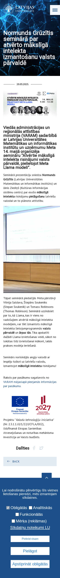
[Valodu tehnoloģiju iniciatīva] (18, 9)
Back (16, 461)
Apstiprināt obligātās (30, 564)
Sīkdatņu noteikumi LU (30, 527)
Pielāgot (30, 551)
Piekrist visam (30, 538)
